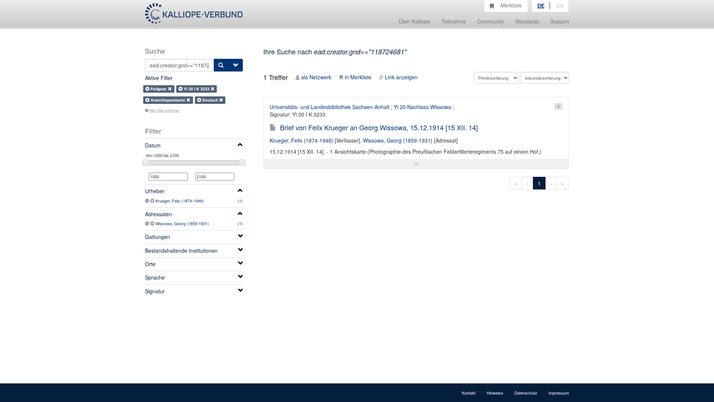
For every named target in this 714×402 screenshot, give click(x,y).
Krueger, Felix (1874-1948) (179, 201)
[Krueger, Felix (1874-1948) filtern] (152, 201)
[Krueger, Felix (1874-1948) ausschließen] (147, 201)
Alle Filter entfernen (164, 110)
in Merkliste (358, 77)
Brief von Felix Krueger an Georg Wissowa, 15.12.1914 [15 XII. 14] (379, 127)
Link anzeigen (401, 77)
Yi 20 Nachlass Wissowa (422, 107)
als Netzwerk (316, 77)
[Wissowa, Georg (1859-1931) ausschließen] (147, 223)
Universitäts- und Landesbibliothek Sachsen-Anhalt (329, 107)
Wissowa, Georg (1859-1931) (182, 223)
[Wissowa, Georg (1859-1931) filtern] (152, 223)
